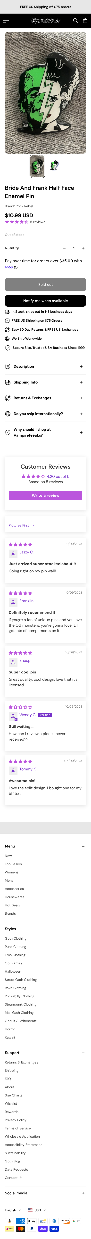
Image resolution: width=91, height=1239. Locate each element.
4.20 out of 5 (58, 476)
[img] (20, 544)
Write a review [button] (45, 495)
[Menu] (6, 20)
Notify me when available (45, 300)
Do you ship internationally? (38, 413)
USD (37, 1210)
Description (24, 366)
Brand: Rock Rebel (19, 206)
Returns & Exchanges (32, 398)
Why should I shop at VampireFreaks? (32, 432)
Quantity (12, 248)
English (10, 1210)
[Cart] (85, 20)
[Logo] (45, 20)
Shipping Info (26, 382)
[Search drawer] (75, 20)
